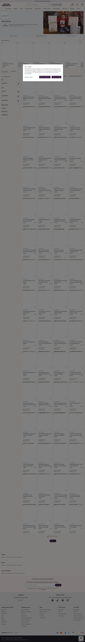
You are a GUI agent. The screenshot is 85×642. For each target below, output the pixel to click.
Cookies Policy (29, 72)
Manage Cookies (29, 77)
